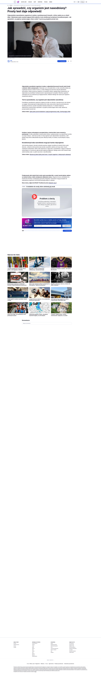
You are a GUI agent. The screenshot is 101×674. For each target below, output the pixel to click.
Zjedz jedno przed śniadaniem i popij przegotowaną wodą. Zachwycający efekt (50, 111)
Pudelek (15, 647)
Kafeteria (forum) (16, 644)
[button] (77, 2)
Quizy (35, 1)
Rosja (33, 647)
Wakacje (52, 652)
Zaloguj (82, 1)
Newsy (52, 643)
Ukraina (33, 644)
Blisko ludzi (23, 1)
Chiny (52, 647)
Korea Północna (34, 643)
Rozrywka (40, 1)
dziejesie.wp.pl (52, 183)
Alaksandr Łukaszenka (72, 648)
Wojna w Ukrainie (53, 649)
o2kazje (30, 1)
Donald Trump (71, 644)
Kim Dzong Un (71, 643)
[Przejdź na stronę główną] (15, 2)
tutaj (35, 671)
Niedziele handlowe (54, 644)
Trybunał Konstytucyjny (54, 648)
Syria (33, 649)
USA (32, 652)
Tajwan (33, 651)
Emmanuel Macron (72, 647)
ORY (11, 60)
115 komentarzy (62, 61)
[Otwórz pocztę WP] (75, 2)
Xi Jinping (71, 649)
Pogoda (45, 1)
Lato (51, 651)
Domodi (15, 643)
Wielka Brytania (34, 656)
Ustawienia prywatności (69, 663)
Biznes (50, 1)
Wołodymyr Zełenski (72, 651)
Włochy (33, 648)
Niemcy (33, 653)
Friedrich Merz (71, 652)
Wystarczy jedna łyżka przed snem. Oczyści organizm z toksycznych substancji (50, 154)
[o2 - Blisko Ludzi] (19, 2)
